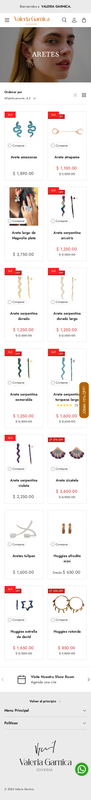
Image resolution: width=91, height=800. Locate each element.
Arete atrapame (67, 157)
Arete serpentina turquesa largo (67, 397)
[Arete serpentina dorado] (24, 287)
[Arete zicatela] (67, 454)
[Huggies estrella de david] (24, 605)
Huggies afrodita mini (67, 558)
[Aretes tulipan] (24, 529)
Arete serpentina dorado (23, 316)
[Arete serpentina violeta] (24, 454)
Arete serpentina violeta (23, 483)
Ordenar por (13, 92)
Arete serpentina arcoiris (67, 235)
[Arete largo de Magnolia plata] (24, 206)
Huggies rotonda (67, 631)
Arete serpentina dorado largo (67, 316)
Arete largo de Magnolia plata (24, 235)
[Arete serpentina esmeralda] (24, 368)
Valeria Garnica (24, 789)
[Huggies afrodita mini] (67, 529)
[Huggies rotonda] (67, 605)
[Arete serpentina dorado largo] (67, 287)
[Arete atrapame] (67, 131)
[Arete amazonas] (24, 131)
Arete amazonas (24, 157)
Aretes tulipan (24, 555)
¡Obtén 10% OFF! (84, 400)
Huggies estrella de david (24, 634)
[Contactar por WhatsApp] (81, 769)
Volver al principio (43, 701)
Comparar (18, 145)
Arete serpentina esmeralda (23, 397)
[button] (84, 20)
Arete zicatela (67, 480)
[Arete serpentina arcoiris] (67, 206)
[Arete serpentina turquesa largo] (67, 368)
